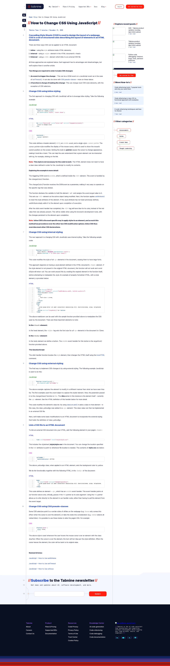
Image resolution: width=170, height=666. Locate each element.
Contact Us (30, 634)
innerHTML (101, 355)
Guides (121, 136)
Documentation (51, 634)
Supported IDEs (51, 630)
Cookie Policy (73, 640)
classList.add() (72, 405)
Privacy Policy (73, 630)
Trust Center (73, 637)
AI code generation (97, 627)
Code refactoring (96, 630)
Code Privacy (73, 627)
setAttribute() (100, 196)
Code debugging (96, 634)
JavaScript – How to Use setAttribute (42, 558)
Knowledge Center (97, 623)
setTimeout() (37, 79)
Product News (123, 142)
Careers (29, 630)
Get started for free (135, 6)
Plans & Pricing (50, 627)
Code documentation (97, 637)
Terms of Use (73, 634)
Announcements (123, 130)
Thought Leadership (125, 148)
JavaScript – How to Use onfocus (41, 569)
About (28, 627)
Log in (119, 6)
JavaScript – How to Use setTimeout (42, 563)
